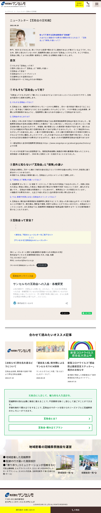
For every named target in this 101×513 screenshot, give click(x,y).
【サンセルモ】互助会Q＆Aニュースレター (31, 240)
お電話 (88, 6)
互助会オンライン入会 (23, 275)
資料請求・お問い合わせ (79, 4)
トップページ (9, 11)
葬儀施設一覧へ (65, 472)
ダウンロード (42, 265)
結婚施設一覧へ (89, 472)
